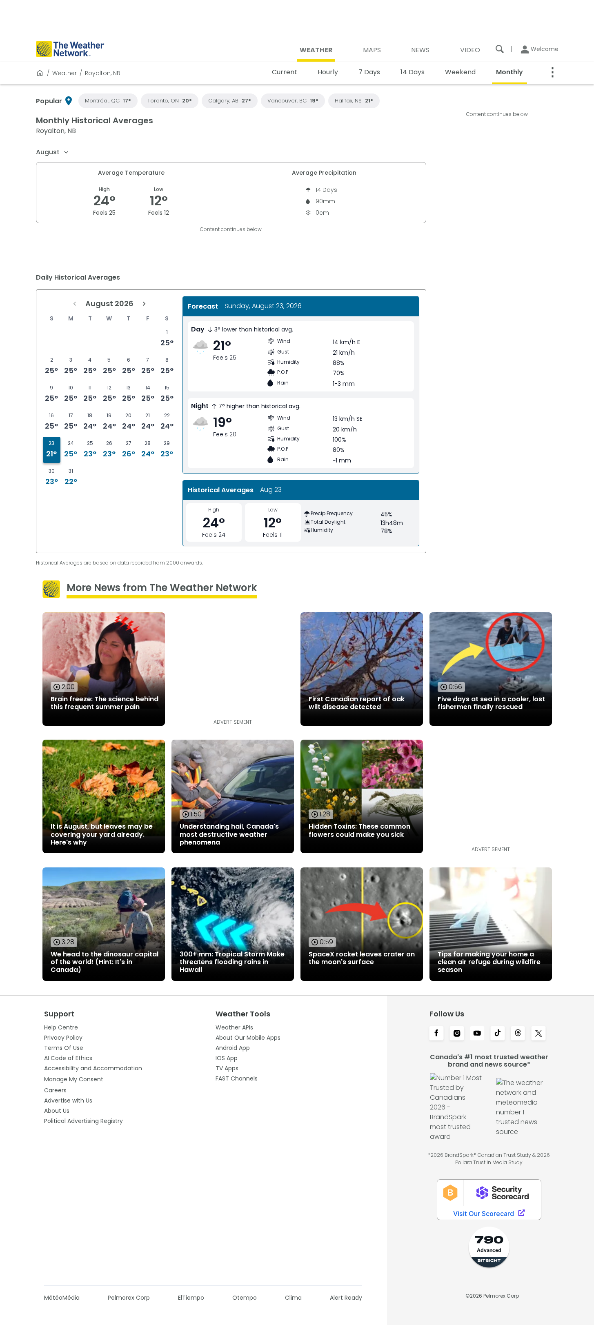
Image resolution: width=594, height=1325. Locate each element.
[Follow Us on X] (538, 1034)
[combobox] (52, 152)
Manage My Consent (73, 1079)
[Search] (500, 49)
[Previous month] (74, 303)
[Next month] (144, 303)
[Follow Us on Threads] (518, 1034)
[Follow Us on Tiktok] (497, 1034)
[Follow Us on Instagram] (457, 1034)
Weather (64, 73)
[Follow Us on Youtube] (477, 1034)
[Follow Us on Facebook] (436, 1034)
